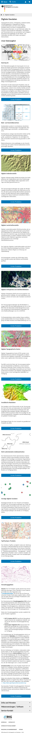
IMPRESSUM (3, 722)
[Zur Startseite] (1, 15)
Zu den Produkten (16, 99)
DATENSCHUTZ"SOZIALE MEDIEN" (8, 725)
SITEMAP (21, 729)
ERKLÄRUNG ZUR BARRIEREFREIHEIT (9, 729)
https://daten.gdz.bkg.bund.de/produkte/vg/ (14, 683)
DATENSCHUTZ (12, 722)
